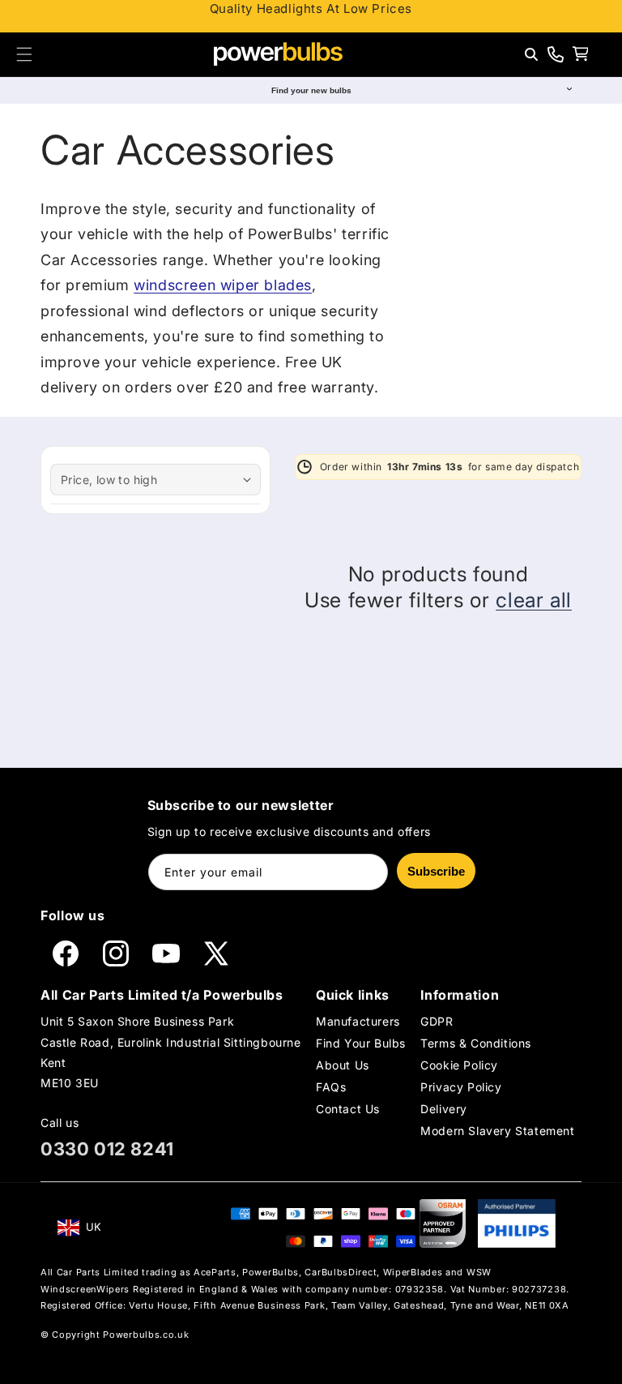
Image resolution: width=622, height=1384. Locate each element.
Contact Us (348, 1109)
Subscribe (436, 871)
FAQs (331, 1087)
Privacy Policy (460, 1087)
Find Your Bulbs (361, 1043)
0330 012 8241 (107, 1148)
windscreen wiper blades (223, 285)
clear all (534, 600)
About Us (342, 1065)
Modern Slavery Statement (497, 1131)
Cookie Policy (459, 1065)
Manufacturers (358, 1021)
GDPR (436, 1021)
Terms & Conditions (475, 1043)
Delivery (443, 1109)
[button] (24, 54)
